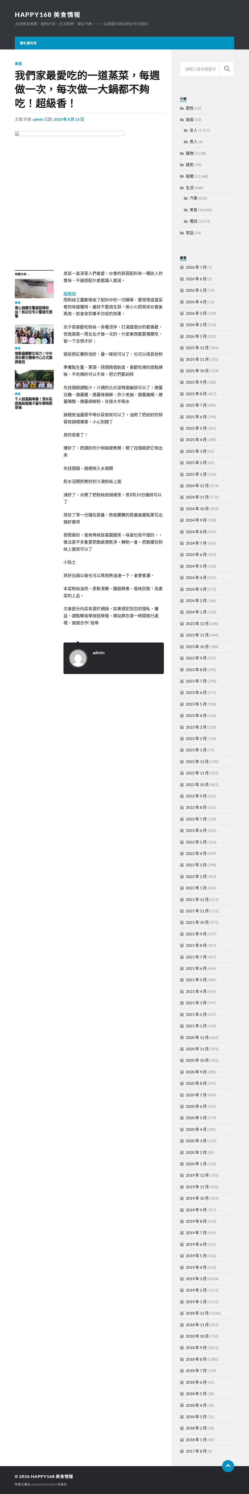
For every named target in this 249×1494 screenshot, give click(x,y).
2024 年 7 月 (196, 543)
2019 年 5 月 (196, 1255)
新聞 (190, 176)
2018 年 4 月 (196, 1405)
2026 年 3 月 (196, 313)
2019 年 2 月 (196, 1290)
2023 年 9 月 (196, 658)
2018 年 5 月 (196, 1393)
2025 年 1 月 (196, 474)
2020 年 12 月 (197, 1037)
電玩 (193, 221)
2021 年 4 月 (196, 991)
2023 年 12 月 (197, 623)
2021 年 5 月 (196, 979)
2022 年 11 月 (197, 773)
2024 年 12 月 (197, 485)
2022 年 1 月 (196, 887)
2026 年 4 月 (196, 301)
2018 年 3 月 (196, 1416)
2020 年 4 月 (196, 1129)
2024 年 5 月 (196, 566)
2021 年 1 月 (196, 1025)
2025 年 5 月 (196, 428)
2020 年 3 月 (196, 1140)
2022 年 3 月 (196, 864)
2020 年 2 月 (196, 1152)
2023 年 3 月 (196, 727)
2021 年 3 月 (196, 1002)
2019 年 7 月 (196, 1232)
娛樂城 (69, 293)
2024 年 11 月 (197, 497)
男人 (193, 141)
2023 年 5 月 (196, 704)
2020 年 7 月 (196, 1094)
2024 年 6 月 (196, 554)
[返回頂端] (228, 1466)
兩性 (190, 108)
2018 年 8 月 (196, 1359)
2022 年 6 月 (196, 830)
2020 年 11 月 (197, 1048)
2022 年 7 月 (196, 819)
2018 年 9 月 (196, 1347)
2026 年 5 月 (196, 290)
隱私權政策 (28, 43)
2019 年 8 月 (196, 1221)
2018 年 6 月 (196, 1382)
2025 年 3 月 (196, 451)
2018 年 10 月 (197, 1336)
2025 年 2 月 (196, 462)
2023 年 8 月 (196, 669)
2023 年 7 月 (196, 681)
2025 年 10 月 (197, 370)
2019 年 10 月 (197, 1198)
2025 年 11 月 (197, 359)
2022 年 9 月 (196, 796)
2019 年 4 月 (196, 1267)
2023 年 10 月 (197, 646)
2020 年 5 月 (196, 1117)
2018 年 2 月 (196, 1428)
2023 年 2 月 (196, 738)
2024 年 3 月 (196, 589)
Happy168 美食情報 (48, 14)
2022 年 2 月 (196, 876)
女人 (193, 130)
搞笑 (190, 164)
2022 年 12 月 (197, 761)
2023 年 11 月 (197, 635)
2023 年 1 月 (196, 749)
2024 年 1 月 (196, 612)
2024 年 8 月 (196, 531)
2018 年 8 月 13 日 (68, 119)
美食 (18, 64)
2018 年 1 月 (196, 1439)
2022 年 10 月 (197, 784)
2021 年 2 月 (196, 1014)
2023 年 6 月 (196, 692)
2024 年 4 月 (196, 577)
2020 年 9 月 (196, 1071)
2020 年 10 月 (197, 1060)
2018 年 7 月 (196, 1370)
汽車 (193, 198)
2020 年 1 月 (196, 1163)
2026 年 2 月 (196, 324)
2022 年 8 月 (196, 807)
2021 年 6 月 (196, 968)
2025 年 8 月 (196, 393)
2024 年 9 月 (196, 520)
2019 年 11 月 (197, 1186)
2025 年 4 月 (196, 439)
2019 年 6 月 (196, 1244)
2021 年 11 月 (197, 910)
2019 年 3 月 (196, 1278)
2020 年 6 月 (196, 1106)
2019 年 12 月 (197, 1175)
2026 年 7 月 (196, 267)
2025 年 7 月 (196, 405)
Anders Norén (44, 1484)
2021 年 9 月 (196, 934)
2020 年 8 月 (196, 1083)
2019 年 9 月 (196, 1209)
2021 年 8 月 (196, 945)
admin (38, 119)
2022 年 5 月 (196, 842)
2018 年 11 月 (197, 1324)
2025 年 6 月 (196, 416)
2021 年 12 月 (197, 899)
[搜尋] (227, 69)
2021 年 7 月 (196, 957)
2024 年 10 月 (197, 508)
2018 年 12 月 (197, 1313)
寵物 (190, 153)
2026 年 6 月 (196, 278)
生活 (190, 187)
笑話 (190, 232)
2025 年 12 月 (197, 347)
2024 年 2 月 (196, 600)
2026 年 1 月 (196, 336)
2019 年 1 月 (196, 1301)
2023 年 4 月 (196, 715)
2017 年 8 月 (196, 1451)
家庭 (190, 119)
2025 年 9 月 (196, 382)
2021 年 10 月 (197, 922)
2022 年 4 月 (196, 853)
